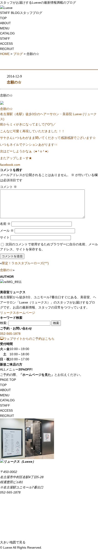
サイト (5, 237)
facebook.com (10, 164)
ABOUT (5, 23)
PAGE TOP (8, 379)
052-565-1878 (10, 333)
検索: (3, 323)
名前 (5, 224)
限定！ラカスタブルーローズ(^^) (25, 263)
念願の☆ (14, 82)
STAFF (5, 38)
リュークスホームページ (17, 312)
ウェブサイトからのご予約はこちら (28, 338)
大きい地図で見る (13, 542)
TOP (3, 18)
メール (7, 230)
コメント (8, 187)
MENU (4, 28)
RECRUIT (7, 49)
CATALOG (7, 33)
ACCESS (6, 43)
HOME (5, 54)
